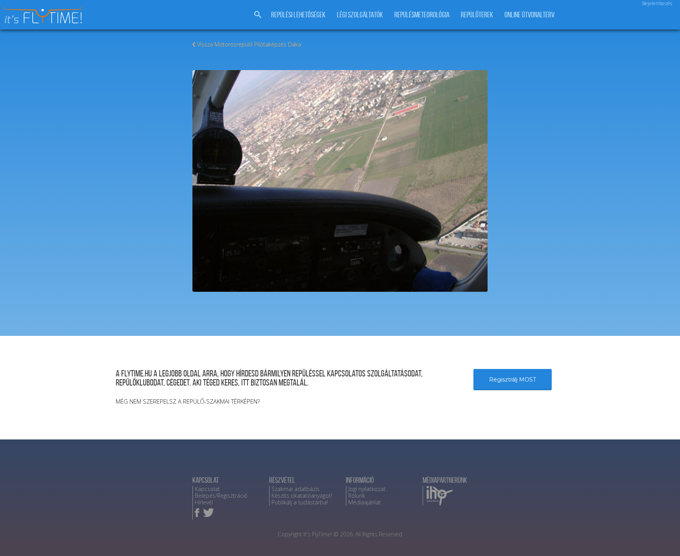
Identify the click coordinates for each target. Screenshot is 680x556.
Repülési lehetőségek (298, 15)
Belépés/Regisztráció (221, 495)
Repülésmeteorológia (421, 15)
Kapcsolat (207, 489)
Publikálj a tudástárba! (300, 502)
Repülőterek (477, 15)
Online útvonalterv (529, 15)
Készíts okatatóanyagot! (302, 495)
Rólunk (356, 495)
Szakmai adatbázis (296, 489)
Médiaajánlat (364, 502)
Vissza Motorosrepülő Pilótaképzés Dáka (249, 44)
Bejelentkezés (657, 3)
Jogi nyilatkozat (367, 489)
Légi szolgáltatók (360, 15)
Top (661, 537)
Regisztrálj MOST (512, 379)
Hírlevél (204, 502)
